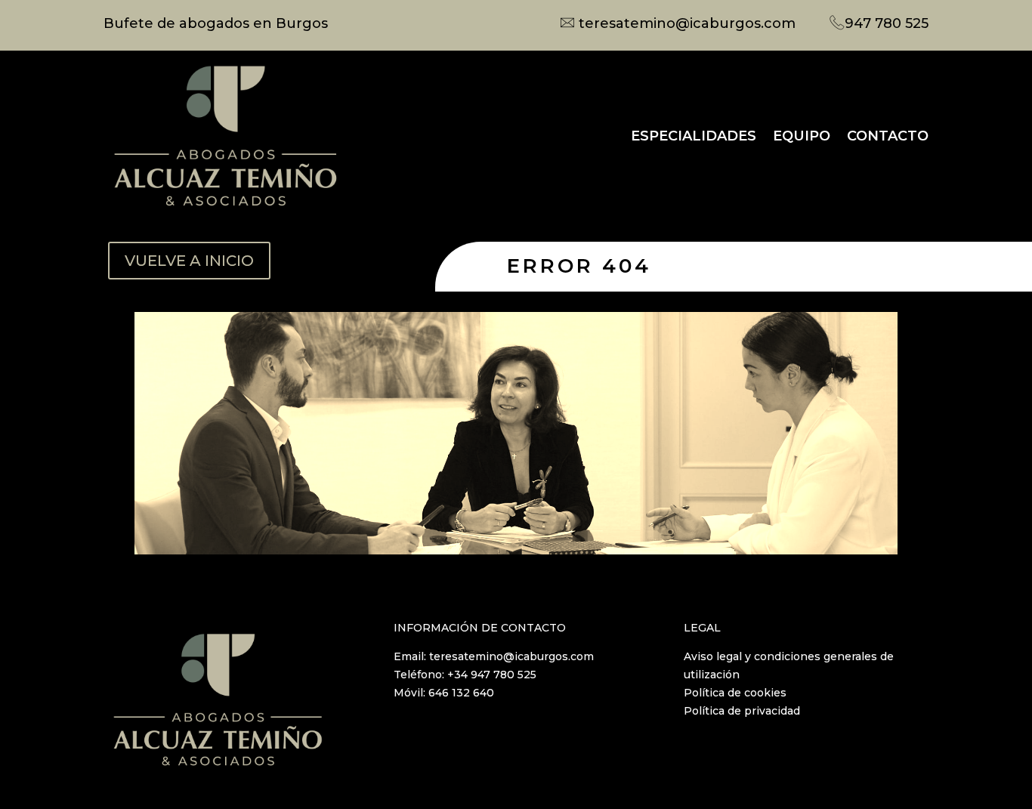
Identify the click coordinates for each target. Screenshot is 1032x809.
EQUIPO (801, 136)
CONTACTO (887, 136)
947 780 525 (886, 23)
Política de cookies (735, 692)
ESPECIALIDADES (693, 136)
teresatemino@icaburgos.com (687, 23)
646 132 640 (461, 692)
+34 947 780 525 (491, 674)
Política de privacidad (742, 711)
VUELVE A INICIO (189, 261)
